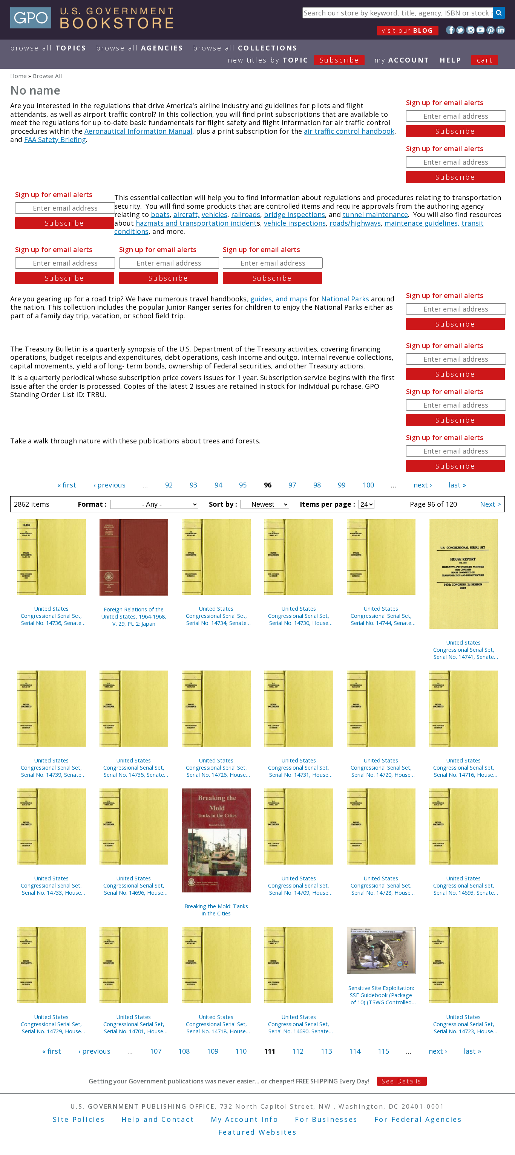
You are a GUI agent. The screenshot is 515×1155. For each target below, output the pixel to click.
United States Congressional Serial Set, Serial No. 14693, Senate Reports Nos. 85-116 (463, 885)
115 (383, 1051)
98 (317, 484)
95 (243, 484)
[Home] (95, 26)
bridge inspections (294, 214)
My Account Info (245, 1119)
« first (66, 484)
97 (292, 484)
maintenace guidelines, (422, 223)
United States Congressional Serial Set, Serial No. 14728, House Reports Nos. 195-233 (381, 885)
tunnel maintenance (375, 214)
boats (160, 214)
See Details (402, 1081)
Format (91, 504)
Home (18, 75)
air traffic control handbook (349, 131)
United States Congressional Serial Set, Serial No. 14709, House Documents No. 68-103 (298, 885)
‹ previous (109, 484)
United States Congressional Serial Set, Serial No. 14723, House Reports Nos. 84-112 (463, 1024)
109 (212, 1051)
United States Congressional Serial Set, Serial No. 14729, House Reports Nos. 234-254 (51, 1024)
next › (423, 484)
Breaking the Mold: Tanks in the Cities (216, 910)
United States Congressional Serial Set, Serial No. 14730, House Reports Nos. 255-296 (298, 615)
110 (241, 1051)
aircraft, (186, 214)
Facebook (450, 30)
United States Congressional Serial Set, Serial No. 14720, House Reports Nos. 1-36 (381, 767)
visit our (408, 30)
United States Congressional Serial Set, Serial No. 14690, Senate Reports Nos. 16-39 (298, 1024)
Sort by (222, 504)
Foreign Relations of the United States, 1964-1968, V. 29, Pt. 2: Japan (133, 616)
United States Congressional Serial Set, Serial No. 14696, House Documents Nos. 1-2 (133, 885)
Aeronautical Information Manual (138, 131)
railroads (245, 214)
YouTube (480, 30)
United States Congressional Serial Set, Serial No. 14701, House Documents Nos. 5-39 (133, 1024)
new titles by (293, 59)
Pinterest (490, 30)
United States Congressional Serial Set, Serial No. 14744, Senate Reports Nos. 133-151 (381, 615)
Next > (490, 504)
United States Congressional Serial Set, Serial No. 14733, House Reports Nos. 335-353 (51, 885)
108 (184, 1051)
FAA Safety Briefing (55, 139)
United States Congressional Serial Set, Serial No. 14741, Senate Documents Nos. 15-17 (463, 649)
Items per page (326, 504)
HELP (451, 59)
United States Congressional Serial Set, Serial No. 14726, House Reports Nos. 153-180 (216, 767)
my (402, 59)
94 (218, 484)
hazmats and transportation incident (196, 223)
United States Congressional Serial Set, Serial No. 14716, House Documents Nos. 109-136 (463, 767)
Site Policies (79, 1119)
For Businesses (326, 1119)
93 (193, 484)
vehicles (214, 214)
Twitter (460, 30)
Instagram (470, 30)
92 (169, 484)
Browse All (48, 47)
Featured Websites (257, 1132)
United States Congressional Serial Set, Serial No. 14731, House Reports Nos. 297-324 (298, 767)
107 (155, 1051)
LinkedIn (500, 30)
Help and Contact (157, 1119)
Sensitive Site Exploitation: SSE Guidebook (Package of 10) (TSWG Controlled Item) (381, 995)
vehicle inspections (295, 223)
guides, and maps (279, 298)
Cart (485, 59)
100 (368, 484)
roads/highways (355, 223)
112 (297, 1051)
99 (341, 484)
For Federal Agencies (418, 1119)
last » (457, 484)
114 (354, 1051)
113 (326, 1051)
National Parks (345, 298)
